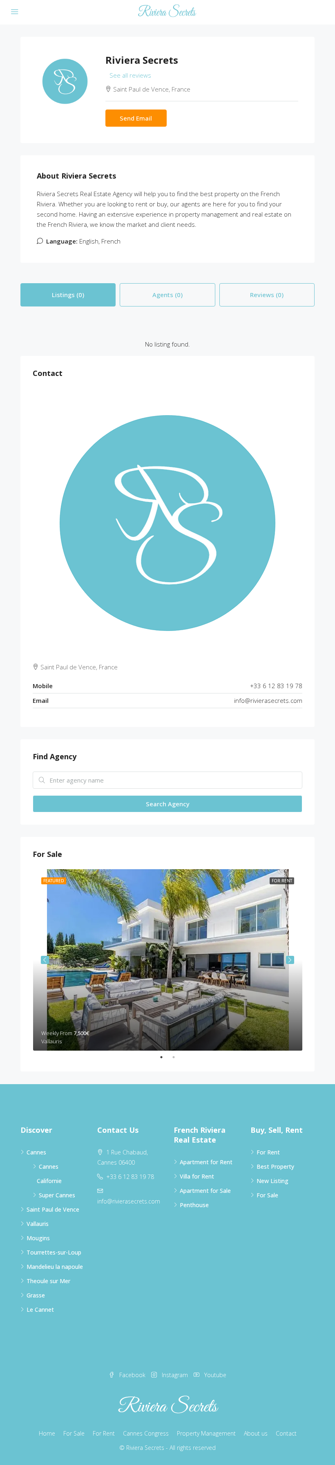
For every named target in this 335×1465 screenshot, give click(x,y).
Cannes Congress (146, 1433)
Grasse (36, 1295)
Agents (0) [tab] (167, 295)
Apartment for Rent (206, 1162)
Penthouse (194, 1205)
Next (290, 960)
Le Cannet (40, 1309)
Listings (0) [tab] (68, 295)
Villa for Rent (197, 1176)
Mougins (38, 1238)
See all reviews (130, 75)
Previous (45, 960)
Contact (286, 1433)
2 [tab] (178, 1057)
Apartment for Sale (205, 1190)
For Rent (268, 1152)
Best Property (275, 1166)
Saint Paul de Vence (53, 1209)
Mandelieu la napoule (55, 1266)
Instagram (175, 1375)
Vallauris (38, 1224)
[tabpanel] (167, 960)
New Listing (272, 1181)
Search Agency (168, 804)
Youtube (214, 1375)
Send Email (136, 118)
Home (47, 1433)
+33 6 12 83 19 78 (130, 1177)
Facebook (132, 1375)
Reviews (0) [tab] (267, 295)
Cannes (36, 1152)
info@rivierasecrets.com (268, 700)
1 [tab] (165, 1057)
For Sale (267, 1195)
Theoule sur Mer (48, 1281)
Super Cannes (57, 1195)
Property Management (206, 1433)
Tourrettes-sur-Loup (54, 1252)
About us (256, 1433)
